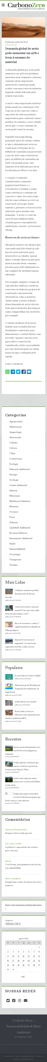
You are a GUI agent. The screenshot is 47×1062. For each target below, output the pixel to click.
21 (34, 961)
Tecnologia (14, 554)
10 (13, 956)
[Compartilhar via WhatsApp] (7, 372)
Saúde (12, 543)
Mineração (14, 496)
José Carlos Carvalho (13, 844)
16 (8, 961)
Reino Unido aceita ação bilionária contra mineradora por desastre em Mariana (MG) (22, 715)
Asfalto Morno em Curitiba (25, 702)
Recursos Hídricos (18, 533)
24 (13, 965)
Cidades (13, 442)
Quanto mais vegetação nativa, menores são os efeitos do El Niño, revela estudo (22, 781)
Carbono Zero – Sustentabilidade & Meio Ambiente (23, 1026)
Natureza (13, 506)
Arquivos (9, 920)
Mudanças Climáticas (19, 501)
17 (13, 961)
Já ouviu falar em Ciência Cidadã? (28, 676)
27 (29, 965)
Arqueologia (15, 432)
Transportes (15, 559)
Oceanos (13, 512)
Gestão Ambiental (18, 485)
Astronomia (15, 437)
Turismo (13, 565)
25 (18, 965)
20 (29, 961)
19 (23, 961)
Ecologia (13, 464)
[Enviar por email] (29, 372)
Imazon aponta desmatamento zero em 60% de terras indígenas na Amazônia (22, 750)
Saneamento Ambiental (20, 538)
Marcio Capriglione (13, 878)
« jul (22, 976)
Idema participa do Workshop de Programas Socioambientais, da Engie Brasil (22, 688)
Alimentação (15, 427)
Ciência (13, 448)
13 (28, 956)
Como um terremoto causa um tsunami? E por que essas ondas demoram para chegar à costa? (22, 610)
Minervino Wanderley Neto (16, 830)
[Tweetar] (18, 372)
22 (39, 961)
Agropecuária (15, 421)
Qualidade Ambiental (19, 527)
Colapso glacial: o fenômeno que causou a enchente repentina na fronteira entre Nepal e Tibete (22, 766)
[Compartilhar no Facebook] (23, 372)
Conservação (15, 458)
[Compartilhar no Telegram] (13, 372)
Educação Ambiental (19, 469)
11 (18, 956)
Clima (12, 453)
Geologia (13, 480)
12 (23, 956)
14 (34, 956)
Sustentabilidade (17, 549)
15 (39, 956)
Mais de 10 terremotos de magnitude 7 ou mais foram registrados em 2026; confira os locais (20, 643)
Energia (13, 474)
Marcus (8, 861)
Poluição (13, 522)
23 (8, 965)
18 (18, 961)
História (13, 490)
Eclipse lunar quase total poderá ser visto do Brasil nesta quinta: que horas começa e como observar (22, 797)
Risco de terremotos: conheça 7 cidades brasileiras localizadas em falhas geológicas (22, 626)
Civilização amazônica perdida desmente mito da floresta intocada (21, 593)
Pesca (12, 517)
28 (34, 965)
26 (23, 965)
